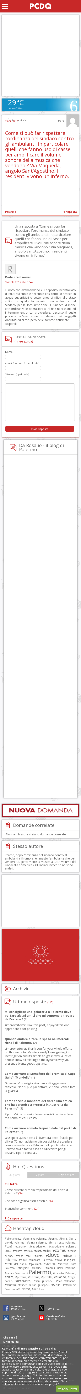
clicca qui (25, 1375)
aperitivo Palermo (35, 1238)
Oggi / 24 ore (66, 1175)
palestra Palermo (65, 1273)
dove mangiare (65, 1260)
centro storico (23, 1251)
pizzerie (34, 1277)
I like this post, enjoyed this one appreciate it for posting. (37, 1027)
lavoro (50, 1263)
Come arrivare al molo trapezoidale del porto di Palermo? (37, 1191)
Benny (53, 1238)
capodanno (38, 1246)
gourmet (36, 1264)
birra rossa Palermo (62, 1242)
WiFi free (39, 1289)
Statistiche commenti (22, 1209)
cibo (48, 1251)
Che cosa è (10, 1337)
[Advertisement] (40, 55)
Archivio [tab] (21, 988)
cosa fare (24, 1256)
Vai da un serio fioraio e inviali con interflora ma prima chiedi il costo (39, 1116)
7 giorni (40, 1175)
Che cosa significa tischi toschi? (29, 1201)
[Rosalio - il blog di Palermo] (40, 955)
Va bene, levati (67, 1389)
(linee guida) (24, 341)
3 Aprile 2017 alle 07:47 (19, 282)
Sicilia (56, 1285)
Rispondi (11, 324)
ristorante (23, 1281)
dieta (39, 1256)
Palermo (10, 212)
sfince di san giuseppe (34, 1285)
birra (64, 1238)
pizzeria (21, 1277)
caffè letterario (16, 1246)
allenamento (14, 1238)
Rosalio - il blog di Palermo (41, 447)
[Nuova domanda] (40, 810)
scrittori (11, 1285)
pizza (10, 1277)
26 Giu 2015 (11, 121)
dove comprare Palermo (36, 1260)
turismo (24, 1289)
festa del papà (16, 1264)
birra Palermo (37, 1242)
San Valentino (66, 1281)
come (60, 1250)
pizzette (47, 1277)
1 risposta (70, 212)
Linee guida (11, 1341)
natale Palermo (16, 1273)
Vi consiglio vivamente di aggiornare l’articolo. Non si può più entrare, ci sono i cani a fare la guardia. (40, 1087)
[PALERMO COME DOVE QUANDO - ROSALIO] (40, 6)
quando (61, 1277)
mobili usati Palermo (61, 1268)
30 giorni (14, 1175)
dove (54, 1255)
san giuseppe (44, 1281)
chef (38, 1251)
